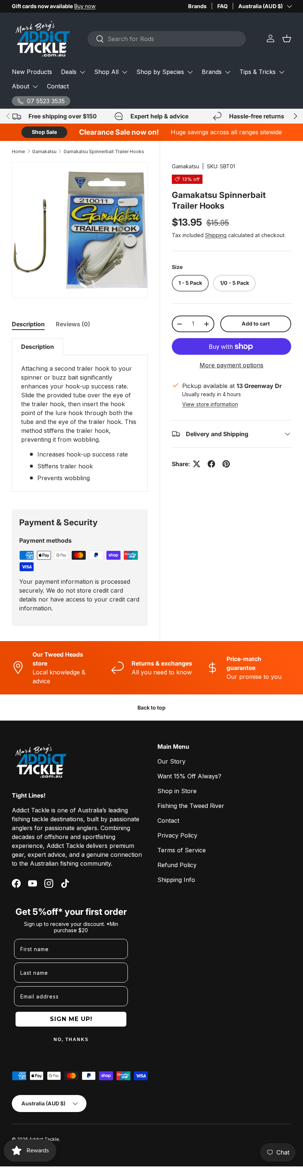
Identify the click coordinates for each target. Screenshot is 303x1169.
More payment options (231, 365)
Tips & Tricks (257, 71)
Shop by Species (160, 71)
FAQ (222, 6)
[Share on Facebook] (211, 464)
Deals (68, 71)
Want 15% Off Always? (189, 776)
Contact (58, 86)
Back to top (151, 707)
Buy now (85, 6)
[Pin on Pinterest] (226, 464)
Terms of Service (181, 850)
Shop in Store (177, 791)
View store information (210, 404)
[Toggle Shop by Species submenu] (189, 72)
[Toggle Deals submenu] (82, 72)
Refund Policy (177, 865)
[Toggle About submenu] (35, 86)
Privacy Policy (177, 835)
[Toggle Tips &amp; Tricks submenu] (281, 72)
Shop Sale (44, 132)
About (20, 86)
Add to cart (256, 323)
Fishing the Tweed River (190, 805)
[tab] (28, 324)
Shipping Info (176, 879)
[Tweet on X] (196, 464)
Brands (197, 6)
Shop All (106, 71)
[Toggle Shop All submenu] (124, 72)
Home (18, 151)
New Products (32, 71)
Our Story (171, 761)
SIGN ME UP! (71, 1019)
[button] (287, 38)
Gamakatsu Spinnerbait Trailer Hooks (104, 151)
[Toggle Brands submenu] (227, 72)
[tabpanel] (80, 415)
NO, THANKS (71, 1039)
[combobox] (167, 39)
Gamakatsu (44, 151)
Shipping (216, 235)
